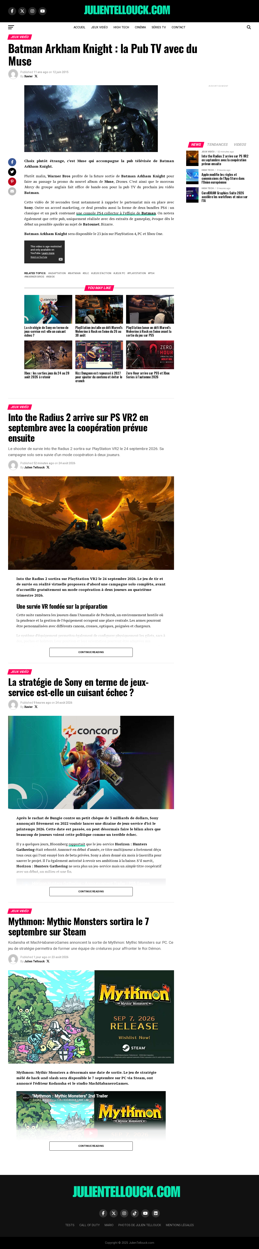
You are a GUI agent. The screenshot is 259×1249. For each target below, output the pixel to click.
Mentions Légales (180, 1225)
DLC (86, 273)
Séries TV (159, 27)
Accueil (79, 27)
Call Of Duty (89, 1225)
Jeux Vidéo (99, 27)
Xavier (28, 76)
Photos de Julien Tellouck (139, 1225)
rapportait (77, 844)
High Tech (121, 27)
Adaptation (58, 273)
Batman (75, 273)
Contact (179, 27)
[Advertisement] (218, 113)
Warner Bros (35, 277)
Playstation (137, 273)
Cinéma (140, 27)
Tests (69, 1225)
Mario (109, 1225)
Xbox (51, 277)
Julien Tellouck (34, 467)
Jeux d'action (102, 273)
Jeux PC (120, 273)
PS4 (152, 273)
